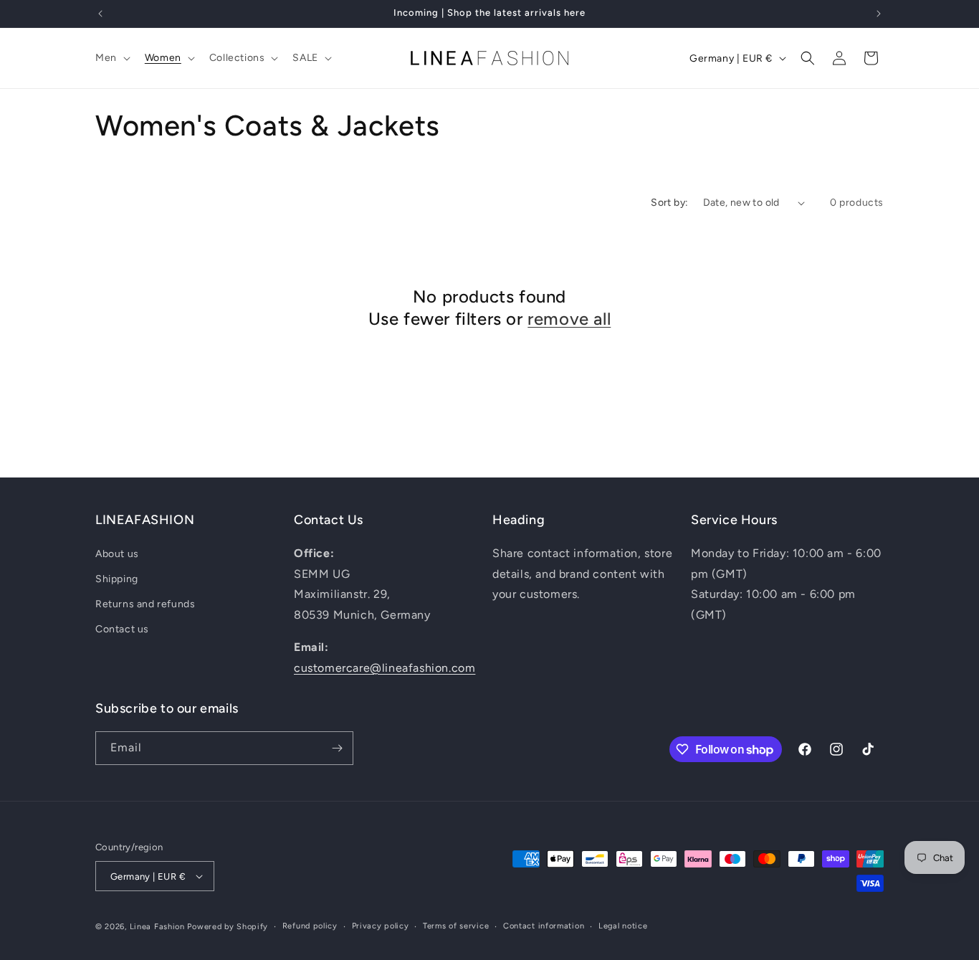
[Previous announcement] (100, 13)
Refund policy (310, 926)
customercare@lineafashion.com (384, 668)
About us (117, 554)
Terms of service (456, 926)
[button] (111, 58)
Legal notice (622, 926)
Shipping (116, 579)
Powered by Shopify (227, 926)
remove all (569, 318)
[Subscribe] (337, 748)
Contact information (543, 926)
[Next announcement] (878, 13)
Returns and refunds (145, 604)
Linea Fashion (157, 926)
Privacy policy (380, 926)
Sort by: (669, 202)
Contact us (122, 629)
